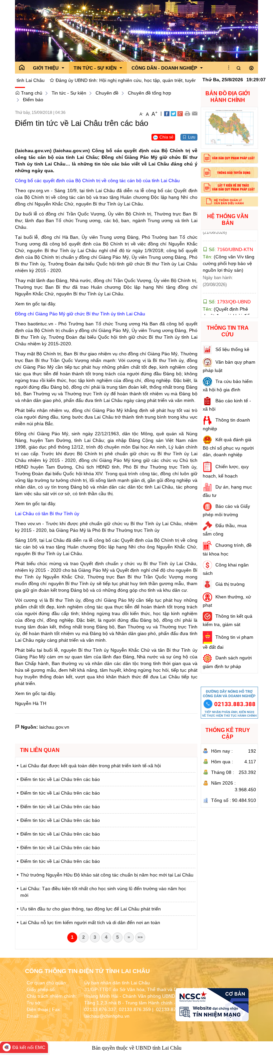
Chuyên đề (107, 93)
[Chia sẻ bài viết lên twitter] (173, 113)
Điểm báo (33, 99)
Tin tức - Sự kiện (69, 93)
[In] (187, 113)
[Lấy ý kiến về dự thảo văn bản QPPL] (229, 187)
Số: (229, 280)
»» (140, 937)
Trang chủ (31, 93)
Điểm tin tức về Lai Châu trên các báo (60, 779)
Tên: (228, 241)
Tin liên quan (40, 750)
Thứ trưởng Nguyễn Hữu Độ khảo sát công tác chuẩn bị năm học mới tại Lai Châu (106, 875)
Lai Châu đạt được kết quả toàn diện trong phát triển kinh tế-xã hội (90, 765)
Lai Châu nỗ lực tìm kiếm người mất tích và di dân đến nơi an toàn (90, 922)
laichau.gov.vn (54, 727)
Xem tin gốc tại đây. (35, 303)
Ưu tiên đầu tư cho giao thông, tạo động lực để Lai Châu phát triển (90, 908)
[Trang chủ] (21, 68)
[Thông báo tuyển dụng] (229, 172)
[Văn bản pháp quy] (229, 158)
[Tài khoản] (251, 68)
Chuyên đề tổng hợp (149, 93)
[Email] (194, 113)
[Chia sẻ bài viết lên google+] (180, 113)
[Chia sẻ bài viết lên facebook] (166, 113)
